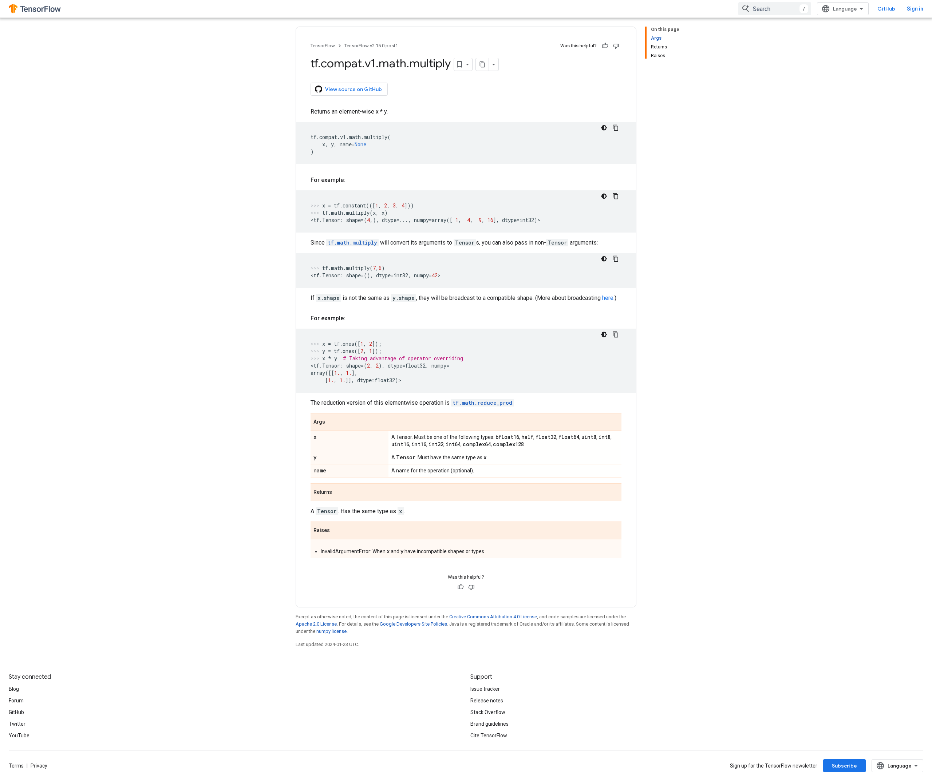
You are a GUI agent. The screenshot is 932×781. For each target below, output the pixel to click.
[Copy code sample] (615, 128)
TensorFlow (323, 45)
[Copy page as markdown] (482, 64)
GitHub (886, 8)
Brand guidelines (489, 724)
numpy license (331, 631)
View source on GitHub (353, 89)
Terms (16, 766)
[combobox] (774, 8)
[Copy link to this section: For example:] (352, 180)
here (607, 297)
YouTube (19, 735)
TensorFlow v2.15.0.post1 (371, 45)
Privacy (39, 766)
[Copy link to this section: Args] (332, 422)
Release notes (486, 700)
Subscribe (844, 765)
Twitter (17, 724)
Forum (16, 700)
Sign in (915, 9)
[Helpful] (605, 45)
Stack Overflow (487, 712)
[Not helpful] (616, 45)
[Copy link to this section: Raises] (337, 531)
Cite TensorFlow (488, 735)
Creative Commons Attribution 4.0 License (493, 616)
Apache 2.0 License (316, 624)
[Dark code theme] (604, 128)
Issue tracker (485, 689)
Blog (14, 689)
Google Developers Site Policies (413, 624)
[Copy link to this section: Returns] (339, 492)
